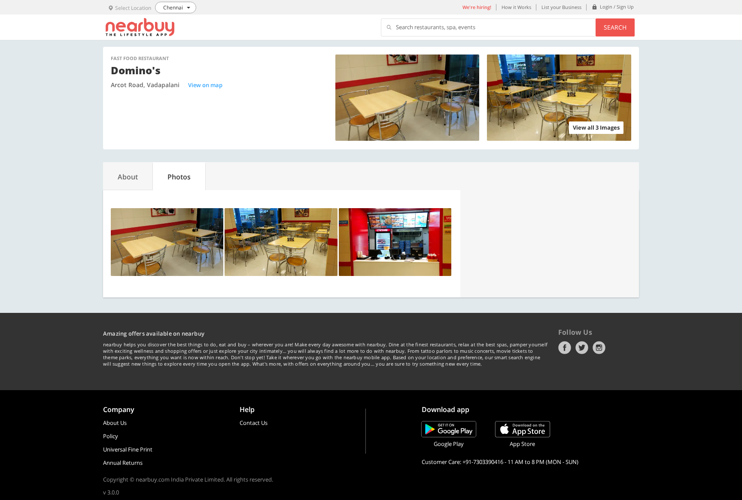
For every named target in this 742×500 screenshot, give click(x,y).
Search (615, 27)
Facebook (564, 347)
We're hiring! (476, 7)
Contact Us (254, 423)
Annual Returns (123, 463)
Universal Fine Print (127, 449)
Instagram (599, 347)
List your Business (561, 7)
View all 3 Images (596, 127)
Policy (110, 436)
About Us (115, 423)
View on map (205, 85)
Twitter (581, 347)
